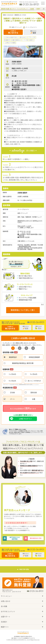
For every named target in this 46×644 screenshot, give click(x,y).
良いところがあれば (34, 381)
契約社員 (33, 392)
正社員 (12, 392)
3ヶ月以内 (33, 374)
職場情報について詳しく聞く (23, 310)
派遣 (33, 399)
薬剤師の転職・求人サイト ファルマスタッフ (14, 9)
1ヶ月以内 (12, 374)
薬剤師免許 (13, 357)
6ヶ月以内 (12, 381)
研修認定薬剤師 (34, 357)
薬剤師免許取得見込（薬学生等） (23, 363)
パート (12, 399)
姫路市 (38, 9)
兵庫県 (32, 9)
